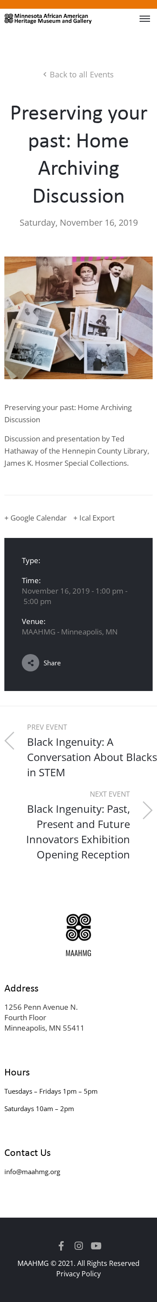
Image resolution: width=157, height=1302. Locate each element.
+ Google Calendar (35, 518)
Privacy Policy (78, 1274)
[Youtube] (96, 1246)
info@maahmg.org (32, 1171)
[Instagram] (78, 1246)
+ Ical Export (94, 518)
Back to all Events (82, 74)
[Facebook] (61, 1246)
